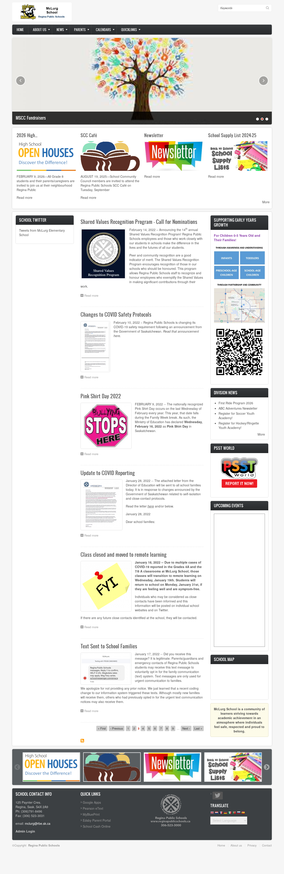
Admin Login (25, 831)
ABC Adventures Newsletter (238, 408)
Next (263, 81)
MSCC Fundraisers (31, 118)
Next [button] (266, 767)
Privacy (251, 845)
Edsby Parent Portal (97, 820)
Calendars (103, 29)
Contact (267, 845)
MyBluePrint (91, 814)
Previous (21, 81)
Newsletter (153, 135)
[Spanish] (243, 814)
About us (39, 29)
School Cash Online (96, 826)
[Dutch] (216, 814)
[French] (221, 814)
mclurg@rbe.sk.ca (37, 823)
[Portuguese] (234, 814)
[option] (51, 767)
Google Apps (92, 802)
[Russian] (239, 814)
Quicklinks (129, 29)
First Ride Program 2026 (236, 403)
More (266, 202)
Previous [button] (17, 767)
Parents (80, 29)
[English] (212, 814)
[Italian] (230, 814)
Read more (24, 197)
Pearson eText (93, 808)
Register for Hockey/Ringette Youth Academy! (239, 425)
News (60, 29)
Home (20, 29)
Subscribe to (82, 740)
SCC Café (89, 135)
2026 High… (27, 135)
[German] (225, 814)
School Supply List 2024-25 (232, 135)
